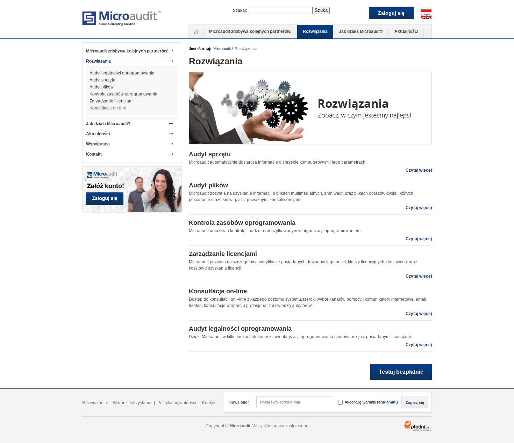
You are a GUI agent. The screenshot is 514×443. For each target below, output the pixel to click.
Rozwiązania (315, 31)
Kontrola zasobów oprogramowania (123, 94)
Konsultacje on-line (108, 108)
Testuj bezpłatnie (401, 372)
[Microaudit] (121, 19)
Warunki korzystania (132, 402)
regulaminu (387, 402)
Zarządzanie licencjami (112, 101)
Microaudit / (223, 49)
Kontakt (94, 154)
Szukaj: (240, 10)
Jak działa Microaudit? (361, 31)
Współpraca (98, 144)
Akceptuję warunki (371, 402)
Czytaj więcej (419, 170)
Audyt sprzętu (102, 80)
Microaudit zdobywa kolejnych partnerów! (250, 31)
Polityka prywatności (176, 402)
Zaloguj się (391, 13)
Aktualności (406, 31)
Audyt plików (102, 87)
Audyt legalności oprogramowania (122, 73)
